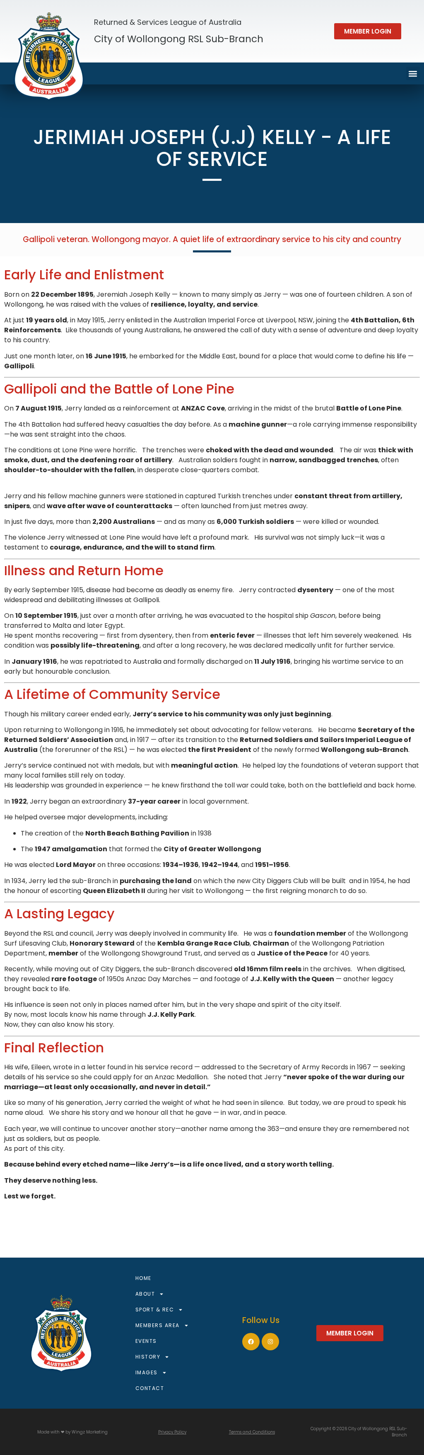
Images (146, 1372)
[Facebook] (251, 1341)
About (145, 1293)
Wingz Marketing (90, 1432)
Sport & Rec (154, 1309)
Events (146, 1341)
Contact (149, 1388)
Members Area (157, 1325)
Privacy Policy (172, 1432)
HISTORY (148, 1356)
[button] (367, 31)
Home (143, 1278)
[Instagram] (270, 1341)
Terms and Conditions (252, 1432)
